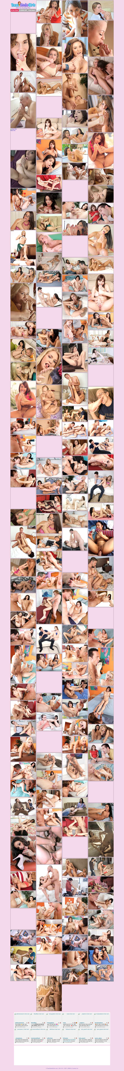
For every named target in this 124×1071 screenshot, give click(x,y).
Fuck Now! (32, 10)
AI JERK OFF (23, 10)
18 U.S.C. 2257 (63, 1068)
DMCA (69, 1068)
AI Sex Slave (14, 10)
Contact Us (75, 1068)
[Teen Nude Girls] (23, 4)
